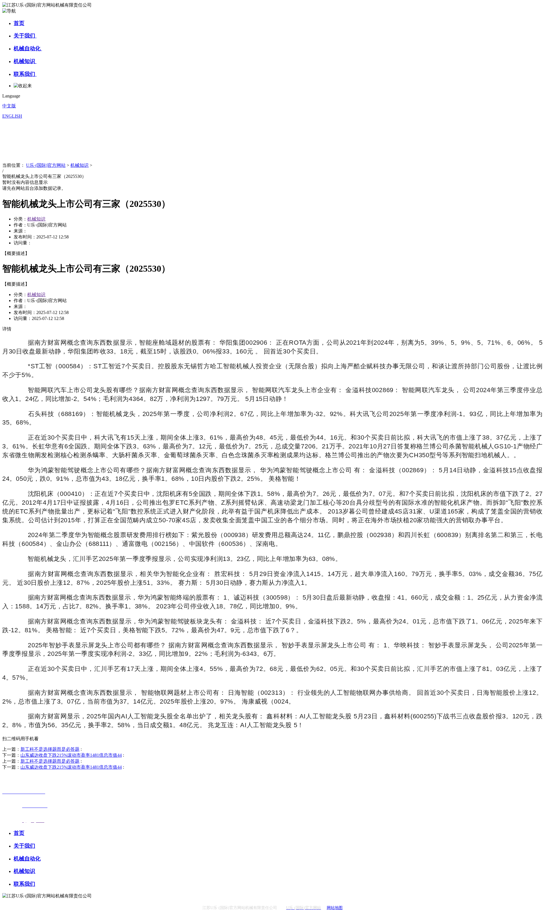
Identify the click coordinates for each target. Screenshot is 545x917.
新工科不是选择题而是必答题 (49, 749)
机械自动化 (28, 48)
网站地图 (335, 908)
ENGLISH (12, 116)
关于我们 (25, 36)
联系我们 (25, 74)
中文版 (9, 105)
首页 (19, 23)
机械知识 (25, 61)
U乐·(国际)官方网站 (46, 165)
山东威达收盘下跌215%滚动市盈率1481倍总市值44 (71, 755)
